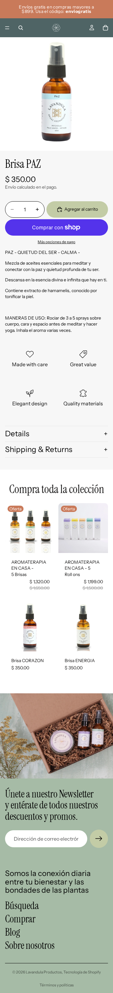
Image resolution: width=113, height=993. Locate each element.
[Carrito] (105, 28)
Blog (12, 932)
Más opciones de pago (56, 242)
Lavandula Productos (44, 972)
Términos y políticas (57, 985)
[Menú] (7, 28)
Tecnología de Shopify (82, 972)
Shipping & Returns (38, 449)
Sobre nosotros (30, 945)
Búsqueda (22, 905)
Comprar (20, 918)
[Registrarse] (99, 839)
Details (17, 433)
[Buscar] (21, 28)
